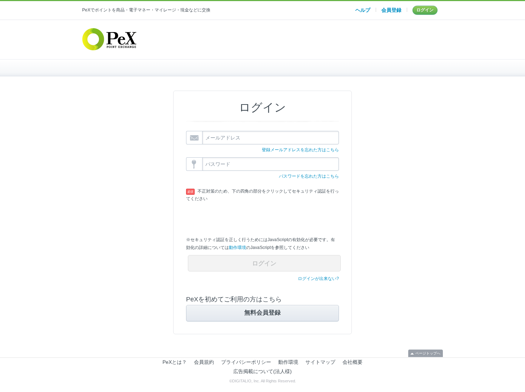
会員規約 (204, 362)
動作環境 (237, 247)
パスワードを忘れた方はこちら (309, 176)
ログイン (425, 9)
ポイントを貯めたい (262, 68)
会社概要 (352, 362)
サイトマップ (320, 362)
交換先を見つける (382, 68)
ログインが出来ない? (318, 278)
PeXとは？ (174, 362)
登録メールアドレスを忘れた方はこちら (300, 149)
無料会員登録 (262, 312)
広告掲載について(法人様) (262, 371)
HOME (142, 68)
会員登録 (391, 10)
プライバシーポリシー (246, 362)
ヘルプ (362, 10)
